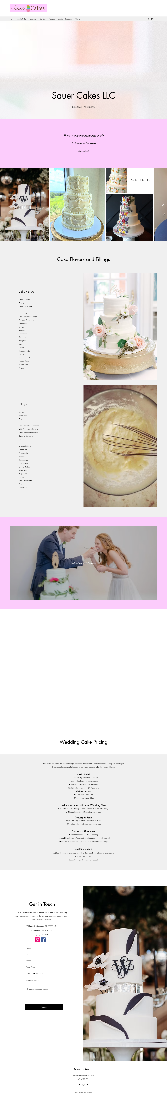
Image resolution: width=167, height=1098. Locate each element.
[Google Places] (148, 19)
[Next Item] (162, 204)
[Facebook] (156, 19)
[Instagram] (152, 19)
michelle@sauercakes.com (41, 930)
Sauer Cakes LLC (83, 1069)
